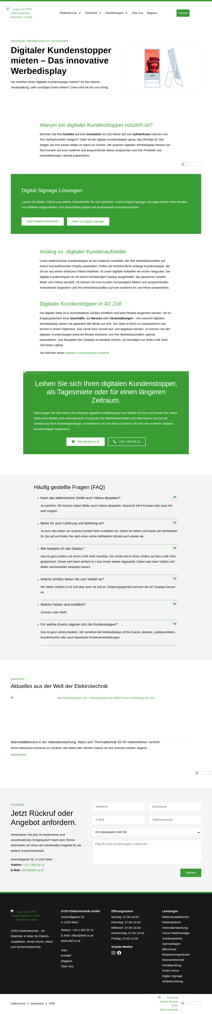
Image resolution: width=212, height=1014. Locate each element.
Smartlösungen (114, 13)
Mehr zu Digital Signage (88, 221)
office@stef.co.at (32, 870)
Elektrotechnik (68, 13)
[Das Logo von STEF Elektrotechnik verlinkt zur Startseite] (21, 13)
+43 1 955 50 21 (34, 865)
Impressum (37, 1003)
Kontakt (66, 955)
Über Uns (137, 13)
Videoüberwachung (175, 927)
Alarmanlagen (171, 943)
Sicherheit (91, 13)
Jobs (64, 950)
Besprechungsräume (176, 954)
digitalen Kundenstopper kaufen (86, 353)
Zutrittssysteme (172, 938)
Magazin (152, 13)
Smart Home (170, 970)
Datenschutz (18, 1003)
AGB (52, 1003)
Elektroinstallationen (175, 917)
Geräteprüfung (171, 965)
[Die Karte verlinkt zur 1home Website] (168, 1004)
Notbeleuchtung (172, 981)
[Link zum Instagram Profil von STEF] (113, 953)
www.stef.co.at (70, 940)
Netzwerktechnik (173, 960)
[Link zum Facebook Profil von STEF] (119, 953)
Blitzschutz (169, 949)
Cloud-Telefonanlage (175, 933)
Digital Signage (172, 976)
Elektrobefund (171, 922)
